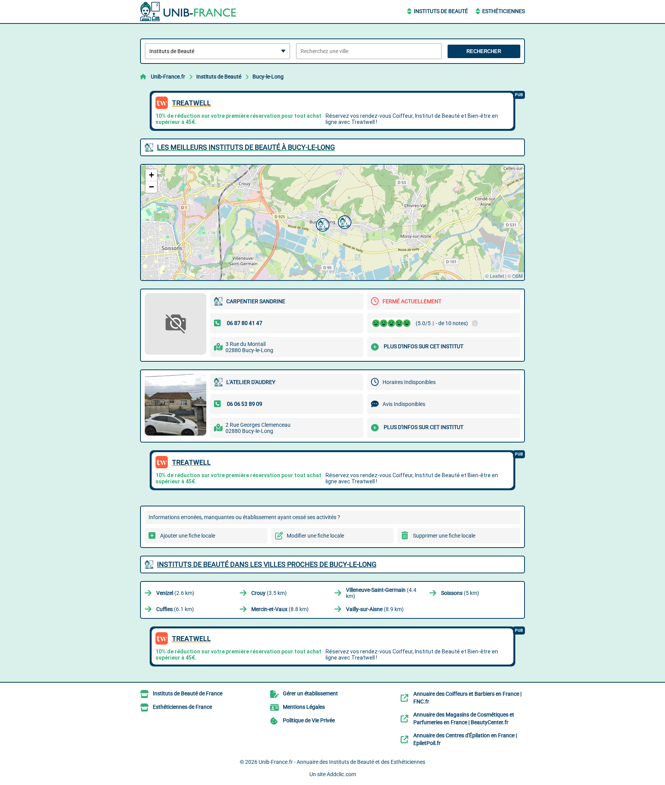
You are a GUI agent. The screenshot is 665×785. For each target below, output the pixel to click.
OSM (517, 275)
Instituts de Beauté (441, 11)
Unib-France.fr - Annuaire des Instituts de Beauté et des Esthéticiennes (342, 762)
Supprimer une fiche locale (444, 536)
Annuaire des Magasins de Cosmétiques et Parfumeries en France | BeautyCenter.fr (463, 718)
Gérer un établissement (310, 693)
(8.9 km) (375, 609)
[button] (343, 221)
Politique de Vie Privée (309, 720)
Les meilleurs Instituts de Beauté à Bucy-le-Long (246, 147)
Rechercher (483, 51)
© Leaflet (494, 275)
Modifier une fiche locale (315, 536)
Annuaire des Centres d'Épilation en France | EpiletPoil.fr (465, 739)
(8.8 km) (280, 609)
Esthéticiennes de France (182, 707)
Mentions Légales (304, 707)
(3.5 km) (269, 593)
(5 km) (460, 593)
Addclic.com (341, 774)
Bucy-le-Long (268, 76)
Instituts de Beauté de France (187, 693)
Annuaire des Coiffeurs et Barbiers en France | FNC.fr (467, 698)
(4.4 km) (381, 593)
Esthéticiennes (503, 11)
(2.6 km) (175, 593)
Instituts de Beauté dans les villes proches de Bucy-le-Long (266, 564)
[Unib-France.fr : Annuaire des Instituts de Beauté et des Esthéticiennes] (188, 11)
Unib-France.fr (168, 76)
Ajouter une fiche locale (187, 536)
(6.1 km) (175, 609)
